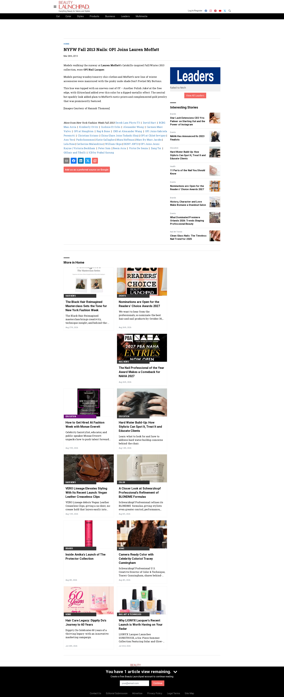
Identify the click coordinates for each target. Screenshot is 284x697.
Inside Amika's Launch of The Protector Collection (85, 556)
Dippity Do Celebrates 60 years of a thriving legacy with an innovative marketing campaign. (87, 634)
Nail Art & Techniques (130, 614)
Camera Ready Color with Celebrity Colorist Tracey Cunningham (136, 559)
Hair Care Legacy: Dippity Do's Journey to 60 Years (86, 622)
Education (174, 148)
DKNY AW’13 (131, 143)
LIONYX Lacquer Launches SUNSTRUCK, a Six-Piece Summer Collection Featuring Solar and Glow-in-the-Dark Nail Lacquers (141, 638)
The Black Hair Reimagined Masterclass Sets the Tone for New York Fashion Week (86, 306)
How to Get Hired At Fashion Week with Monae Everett (85, 424)
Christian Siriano (88, 135)
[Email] (67, 161)
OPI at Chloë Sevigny (153, 135)
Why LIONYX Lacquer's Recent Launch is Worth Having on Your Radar (141, 624)
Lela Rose (69, 143)
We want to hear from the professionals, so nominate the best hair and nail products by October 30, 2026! (140, 315)
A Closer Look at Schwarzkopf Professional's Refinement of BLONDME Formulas (140, 492)
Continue (157, 683)
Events (173, 132)
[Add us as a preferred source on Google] (95, 161)
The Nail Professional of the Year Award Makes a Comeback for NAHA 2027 (141, 372)
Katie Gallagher (105, 139)
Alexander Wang (133, 126)
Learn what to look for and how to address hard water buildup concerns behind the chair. (141, 440)
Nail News (124, 362)
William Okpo (113, 143)
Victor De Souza (138, 148)
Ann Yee (69, 139)
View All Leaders (195, 95)
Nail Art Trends (176, 232)
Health (172, 166)
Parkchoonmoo (85, 139)
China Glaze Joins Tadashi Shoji (120, 135)
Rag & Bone (103, 131)
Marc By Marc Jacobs (149, 139)
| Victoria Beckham (84, 148)
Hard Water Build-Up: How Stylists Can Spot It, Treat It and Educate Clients (188, 155)
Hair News (71, 296)
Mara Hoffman (125, 139)
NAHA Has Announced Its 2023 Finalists (187, 138)
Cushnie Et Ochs (110, 126)
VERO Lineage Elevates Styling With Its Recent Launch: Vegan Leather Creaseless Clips (86, 492)
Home (66, 44)
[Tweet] (88, 161)
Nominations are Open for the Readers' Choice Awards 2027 (187, 188)
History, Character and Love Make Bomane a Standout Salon (188, 203)
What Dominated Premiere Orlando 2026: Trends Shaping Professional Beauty (187, 220)
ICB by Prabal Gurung (101, 152)
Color (122, 482)
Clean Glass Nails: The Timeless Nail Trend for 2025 (188, 237)
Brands (173, 114)
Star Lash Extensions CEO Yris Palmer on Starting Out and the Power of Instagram (187, 121)
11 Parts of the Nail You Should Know (187, 172)
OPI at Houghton (84, 131)
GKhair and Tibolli (75, 152)
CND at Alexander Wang (127, 131)
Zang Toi (156, 148)
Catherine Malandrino (90, 143)
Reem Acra (119, 148)
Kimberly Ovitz (88, 126)
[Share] (74, 161)
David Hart (149, 122)
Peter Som (105, 148)
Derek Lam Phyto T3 (128, 122)
